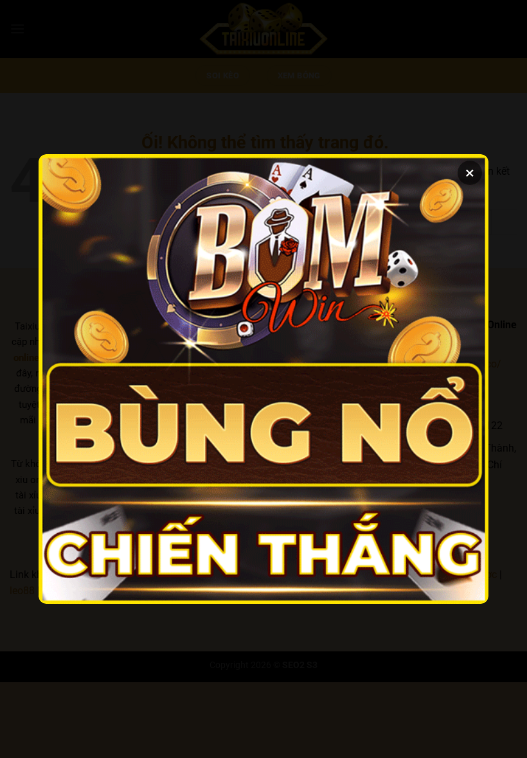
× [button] (469, 172)
